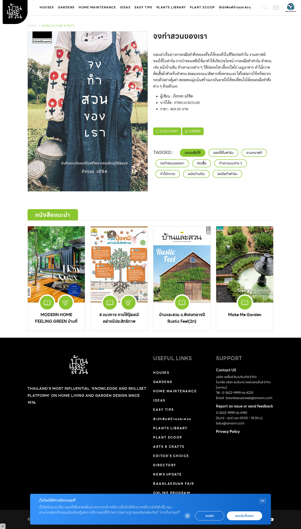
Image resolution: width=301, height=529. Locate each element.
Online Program (171, 492)
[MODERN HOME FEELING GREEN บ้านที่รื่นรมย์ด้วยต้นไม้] (56, 264)
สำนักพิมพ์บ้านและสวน (235, 7)
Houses (47, 7)
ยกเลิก (209, 516)
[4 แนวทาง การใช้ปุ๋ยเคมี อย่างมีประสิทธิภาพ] (119, 264)
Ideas (125, 7)
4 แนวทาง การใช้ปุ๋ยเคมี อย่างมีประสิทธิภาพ (119, 318)
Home (32, 26)
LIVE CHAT (168, 131)
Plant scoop (202, 7)
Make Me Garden (244, 315)
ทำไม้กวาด (167, 174)
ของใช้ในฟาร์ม (223, 152)
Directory (164, 465)
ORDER (194, 131)
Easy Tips (143, 7)
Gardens (66, 7)
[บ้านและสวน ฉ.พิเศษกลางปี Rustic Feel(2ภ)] (181, 264)
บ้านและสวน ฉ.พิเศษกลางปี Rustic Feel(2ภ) (182, 318)
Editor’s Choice (171, 455)
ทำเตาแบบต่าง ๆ (230, 163)
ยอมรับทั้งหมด (244, 516)
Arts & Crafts (168, 446)
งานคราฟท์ (254, 152)
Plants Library (171, 7)
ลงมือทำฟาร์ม (227, 174)
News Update (167, 474)
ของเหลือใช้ (193, 152)
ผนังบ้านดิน (196, 174)
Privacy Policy (228, 431)
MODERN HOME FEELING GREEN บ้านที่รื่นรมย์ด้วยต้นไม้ (56, 321)
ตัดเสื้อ (201, 163)
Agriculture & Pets (58, 26)
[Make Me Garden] (244, 264)
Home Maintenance (97, 7)
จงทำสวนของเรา (172, 163)
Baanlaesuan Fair (173, 483)
